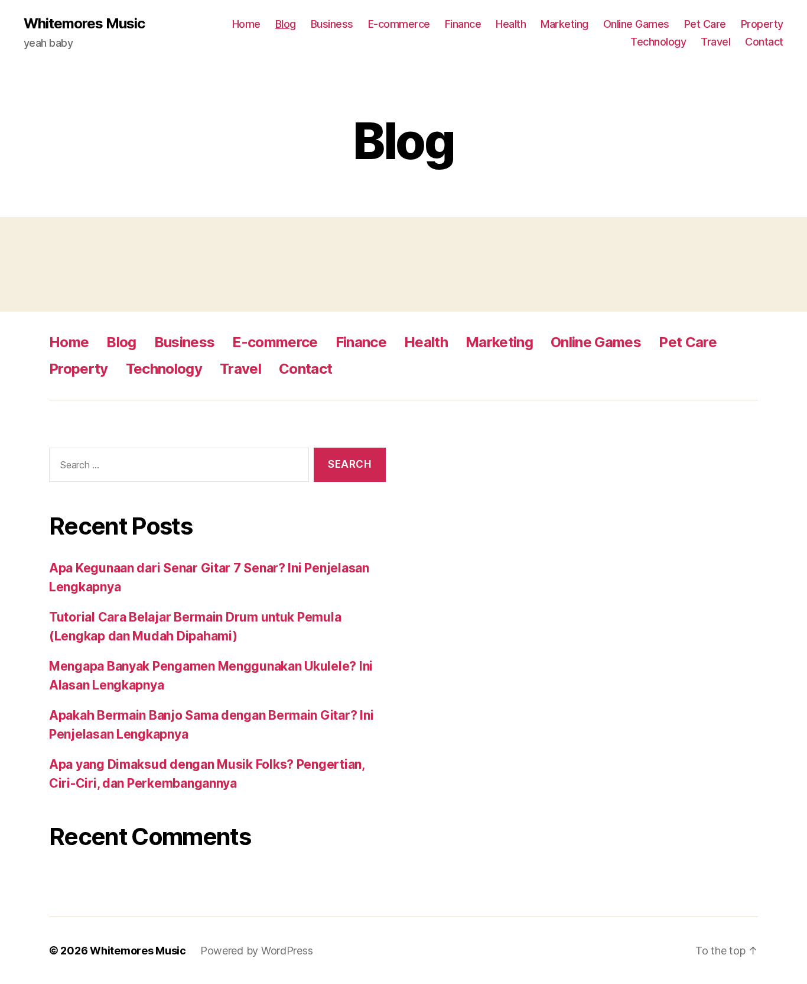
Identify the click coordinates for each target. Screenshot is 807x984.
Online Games (636, 24)
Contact (764, 41)
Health (511, 24)
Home (246, 24)
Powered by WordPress (256, 950)
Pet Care (705, 24)
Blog (285, 24)
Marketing (564, 24)
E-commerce (399, 24)
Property (762, 24)
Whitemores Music (84, 24)
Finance (463, 24)
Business (332, 24)
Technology (658, 41)
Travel (715, 41)
